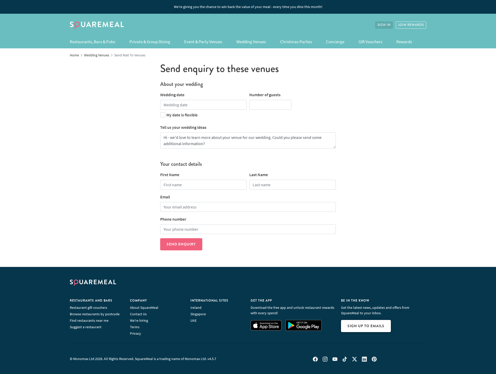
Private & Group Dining (149, 41)
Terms (135, 327)
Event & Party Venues (203, 41)
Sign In (384, 25)
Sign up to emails (365, 325)
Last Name (258, 174)
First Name (169, 174)
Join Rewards (411, 25)
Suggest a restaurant (86, 327)
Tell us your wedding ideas (183, 127)
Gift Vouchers (370, 41)
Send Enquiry (181, 244)
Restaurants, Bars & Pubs (92, 41)
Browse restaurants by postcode (95, 314)
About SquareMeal (144, 307)
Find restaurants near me (89, 320)
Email (165, 196)
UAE (193, 320)
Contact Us (138, 314)
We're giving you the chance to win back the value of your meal (248, 6)
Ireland (196, 307)
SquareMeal (97, 25)
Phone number (173, 219)
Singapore (198, 314)
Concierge (335, 41)
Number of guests (265, 94)
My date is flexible (182, 114)
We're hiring (139, 320)
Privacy (135, 333)
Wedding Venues (251, 41)
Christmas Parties (296, 41)
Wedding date (172, 94)
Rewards (404, 41)
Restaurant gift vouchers (88, 307)
